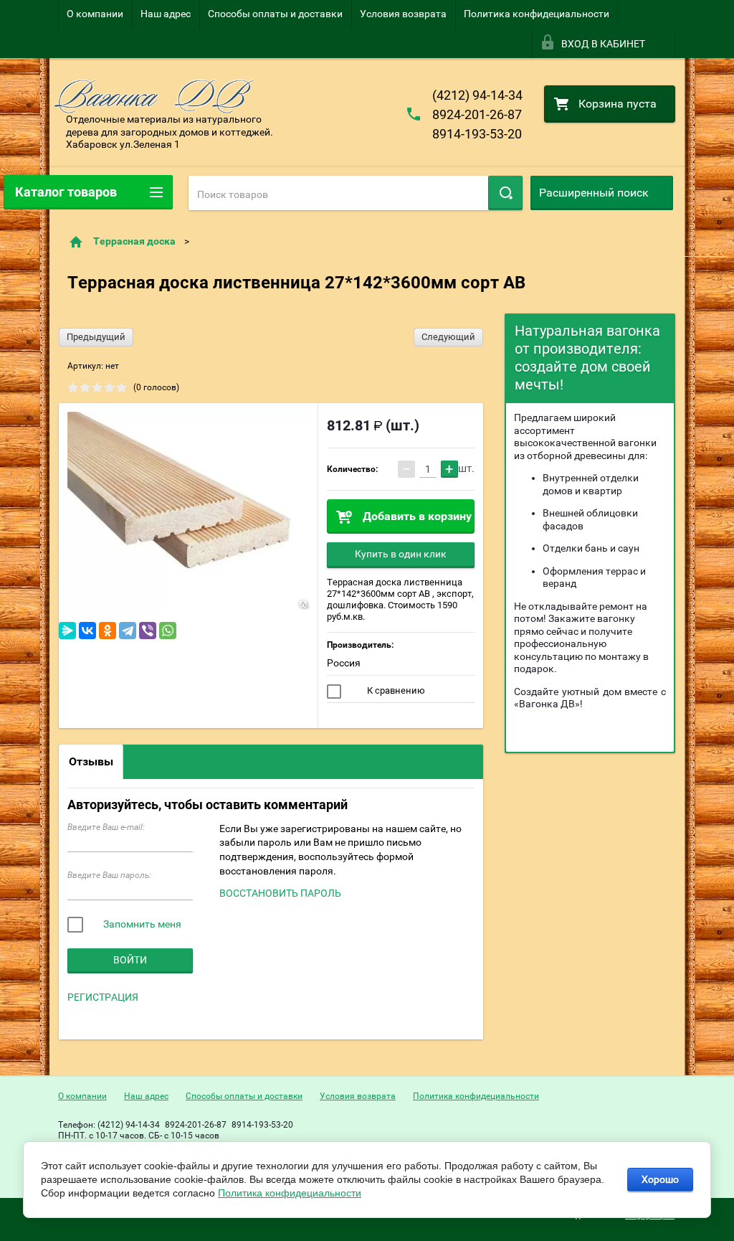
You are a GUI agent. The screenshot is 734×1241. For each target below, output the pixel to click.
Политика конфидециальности (536, 13)
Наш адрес (165, 13)
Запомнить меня (141, 924)
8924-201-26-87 (477, 114)
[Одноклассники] (107, 630)
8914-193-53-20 (477, 133)
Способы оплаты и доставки (275, 13)
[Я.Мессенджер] (67, 630)
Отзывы (91, 761)
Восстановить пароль (280, 893)
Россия (344, 663)
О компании (95, 13)
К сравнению (395, 690)
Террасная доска (134, 241)
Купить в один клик (401, 554)
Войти (130, 960)
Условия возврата (403, 13)
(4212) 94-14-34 (477, 95)
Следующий (448, 336)
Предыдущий (96, 336)
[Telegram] (127, 630)
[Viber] (147, 630)
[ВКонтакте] (87, 630)
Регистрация (102, 997)
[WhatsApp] (167, 630)
